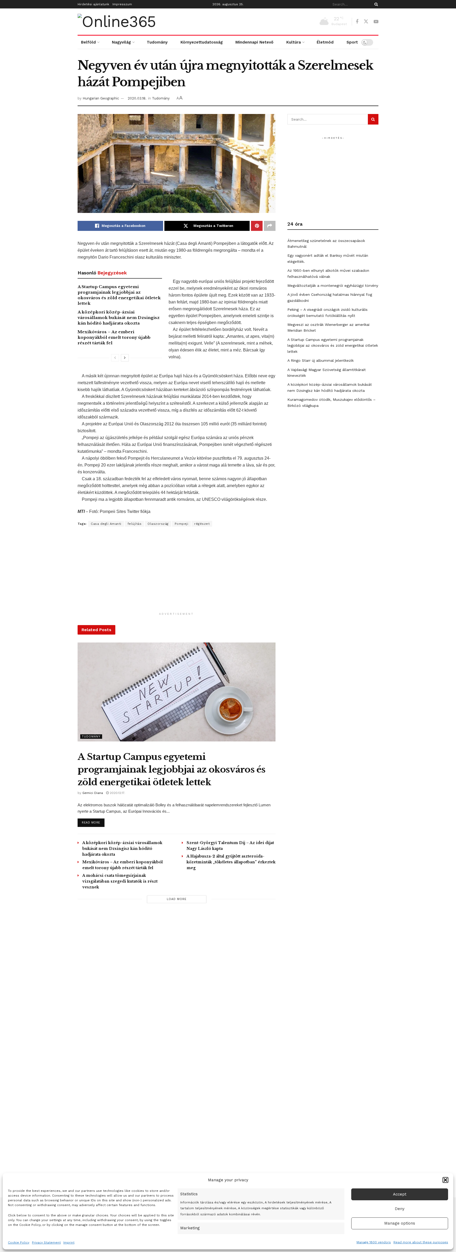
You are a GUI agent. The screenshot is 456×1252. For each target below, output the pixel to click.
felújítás (134, 524)
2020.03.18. (137, 98)
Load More (177, 899)
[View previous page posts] (115, 357)
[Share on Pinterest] (257, 226)
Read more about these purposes (420, 1242)
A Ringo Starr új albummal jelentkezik (320, 360)
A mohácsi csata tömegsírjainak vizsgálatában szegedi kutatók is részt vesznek (120, 881)
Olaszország (158, 524)
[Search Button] (375, 4)
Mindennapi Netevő (254, 42)
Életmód (325, 42)
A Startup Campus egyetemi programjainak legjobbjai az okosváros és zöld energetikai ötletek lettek (171, 769)
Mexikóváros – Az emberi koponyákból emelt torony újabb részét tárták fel (114, 337)
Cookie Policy (18, 1242)
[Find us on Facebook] (357, 22)
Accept (399, 1194)
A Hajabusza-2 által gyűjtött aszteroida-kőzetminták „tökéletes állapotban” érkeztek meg (231, 862)
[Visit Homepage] (117, 22)
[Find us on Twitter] (366, 21)
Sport (352, 42)
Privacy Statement (46, 1242)
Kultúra (293, 42)
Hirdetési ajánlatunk (93, 4)
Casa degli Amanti (106, 524)
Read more (93, 822)
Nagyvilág (121, 42)
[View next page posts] (125, 357)
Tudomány (157, 42)
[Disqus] (177, 982)
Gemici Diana (92, 793)
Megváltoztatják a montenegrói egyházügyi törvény (332, 285)
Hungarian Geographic (101, 98)
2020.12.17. (117, 793)
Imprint (68, 1242)
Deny (400, 1208)
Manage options (399, 1223)
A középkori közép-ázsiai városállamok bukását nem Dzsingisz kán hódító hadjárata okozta (119, 318)
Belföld (88, 42)
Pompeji (181, 524)
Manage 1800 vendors (374, 1242)
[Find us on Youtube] (376, 22)
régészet (202, 524)
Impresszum (122, 4)
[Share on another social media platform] (270, 226)
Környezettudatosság (201, 42)
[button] (445, 1180)
